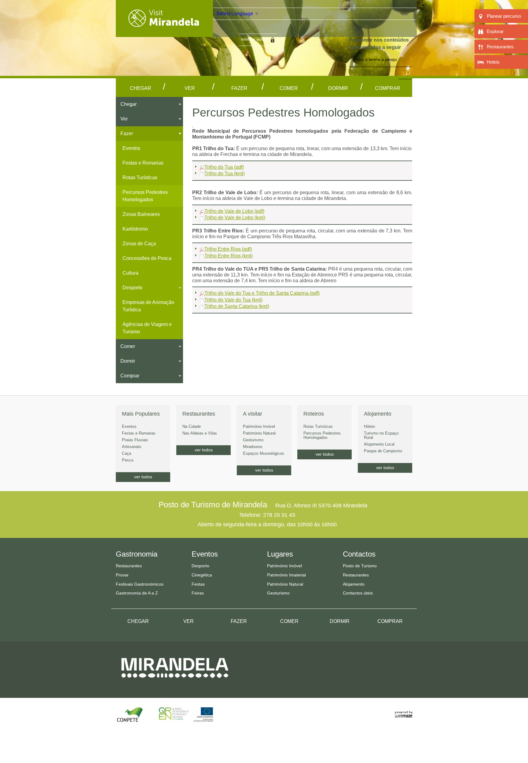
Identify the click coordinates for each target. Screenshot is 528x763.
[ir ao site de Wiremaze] (403, 710)
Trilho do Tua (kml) (224, 173)
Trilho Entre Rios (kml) (228, 255)
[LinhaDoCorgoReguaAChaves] (192, 125)
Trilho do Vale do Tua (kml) (233, 299)
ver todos (143, 476)
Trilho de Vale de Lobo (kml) (234, 217)
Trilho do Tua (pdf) (224, 167)
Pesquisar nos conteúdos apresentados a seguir (379, 43)
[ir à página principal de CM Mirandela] (175, 683)
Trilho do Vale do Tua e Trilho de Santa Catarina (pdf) (262, 293)
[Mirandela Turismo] (164, 33)
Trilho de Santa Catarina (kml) (236, 306)
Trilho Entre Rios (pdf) (228, 249)
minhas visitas (254, 39)
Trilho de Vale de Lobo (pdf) (234, 211)
